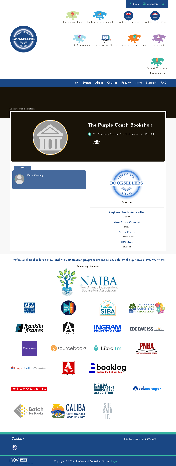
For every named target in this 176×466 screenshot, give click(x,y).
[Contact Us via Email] (14, 447)
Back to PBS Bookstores (23, 109)
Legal (114, 461)
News (138, 83)
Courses (112, 83)
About (99, 83)
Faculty (126, 83)
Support (151, 83)
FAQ (163, 83)
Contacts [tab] (22, 168)
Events (86, 83)
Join (75, 83)
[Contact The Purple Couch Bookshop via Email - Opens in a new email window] (97, 143)
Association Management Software (22, 463)
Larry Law (150, 439)
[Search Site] (163, 4)
